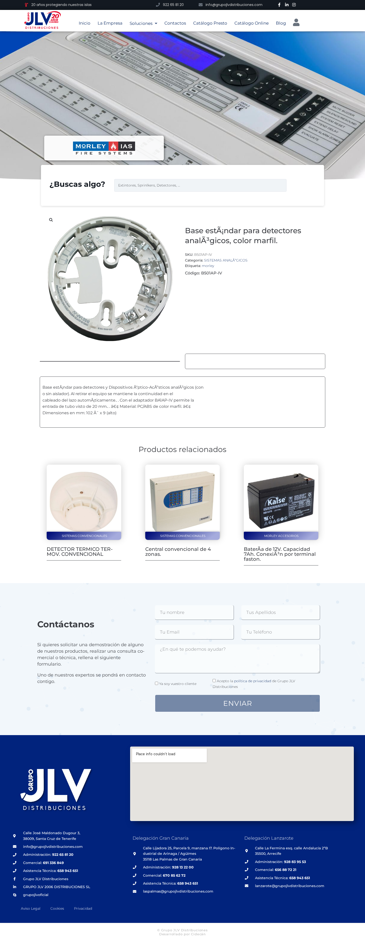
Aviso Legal (30, 908)
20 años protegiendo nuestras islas (61, 4)
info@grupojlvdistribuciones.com (234, 4)
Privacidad (83, 908)
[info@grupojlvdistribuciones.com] (201, 5)
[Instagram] (294, 5)
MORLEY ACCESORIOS (281, 536)
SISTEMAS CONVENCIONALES (84, 536)
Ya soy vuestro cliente (177, 683)
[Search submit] (298, 185)
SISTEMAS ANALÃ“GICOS (226, 260)
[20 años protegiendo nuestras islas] (26, 5)
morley (208, 265)
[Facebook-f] (279, 5)
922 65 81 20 (173, 4)
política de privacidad (252, 681)
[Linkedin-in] (287, 5)
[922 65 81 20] (158, 5)
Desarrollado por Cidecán (182, 934)
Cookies (57, 908)
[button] (51, 219)
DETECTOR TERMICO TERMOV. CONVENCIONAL (80, 551)
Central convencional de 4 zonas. (178, 551)
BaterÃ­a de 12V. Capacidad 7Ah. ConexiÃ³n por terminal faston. (280, 554)
